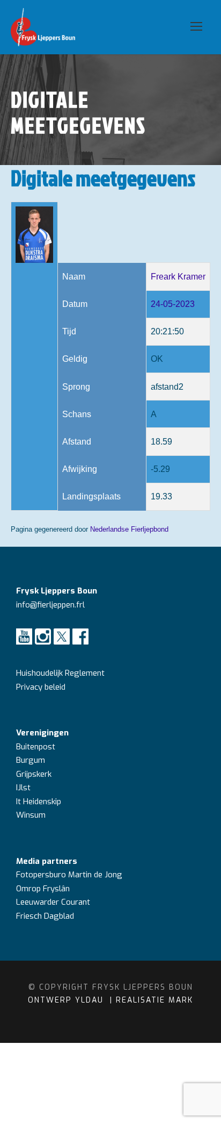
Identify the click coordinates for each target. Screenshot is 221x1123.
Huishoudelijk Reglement (61, 673)
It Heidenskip (38, 801)
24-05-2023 (173, 304)
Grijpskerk (33, 774)
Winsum (31, 815)
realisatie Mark (154, 1000)
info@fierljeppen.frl (50, 604)
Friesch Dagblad (46, 916)
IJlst (23, 787)
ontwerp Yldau (67, 1000)
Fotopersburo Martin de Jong (69, 874)
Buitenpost (35, 746)
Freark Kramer (178, 276)
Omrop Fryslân (44, 888)
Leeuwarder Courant (54, 902)
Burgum (30, 760)
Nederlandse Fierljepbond (129, 529)
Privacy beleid (40, 687)
